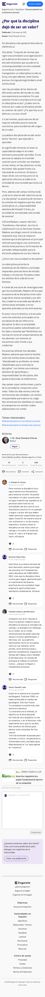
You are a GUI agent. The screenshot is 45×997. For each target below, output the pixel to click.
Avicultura (20, 10)
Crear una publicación (16, 858)
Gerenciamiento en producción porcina (21, 425)
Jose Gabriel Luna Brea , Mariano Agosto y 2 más (21, 457)
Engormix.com (8, 10)
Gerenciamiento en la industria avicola (21, 421)
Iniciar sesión (35, 4)
